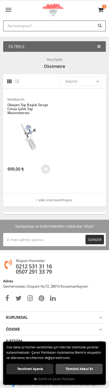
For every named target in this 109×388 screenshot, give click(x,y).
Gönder (94, 239)
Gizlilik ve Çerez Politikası (56, 379)
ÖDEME (13, 329)
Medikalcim (15, 99)
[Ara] (100, 25)
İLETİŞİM (14, 341)
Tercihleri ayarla (30, 369)
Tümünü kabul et (79, 369)
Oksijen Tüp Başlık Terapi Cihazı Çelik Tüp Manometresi (27, 109)
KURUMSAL (17, 317)
